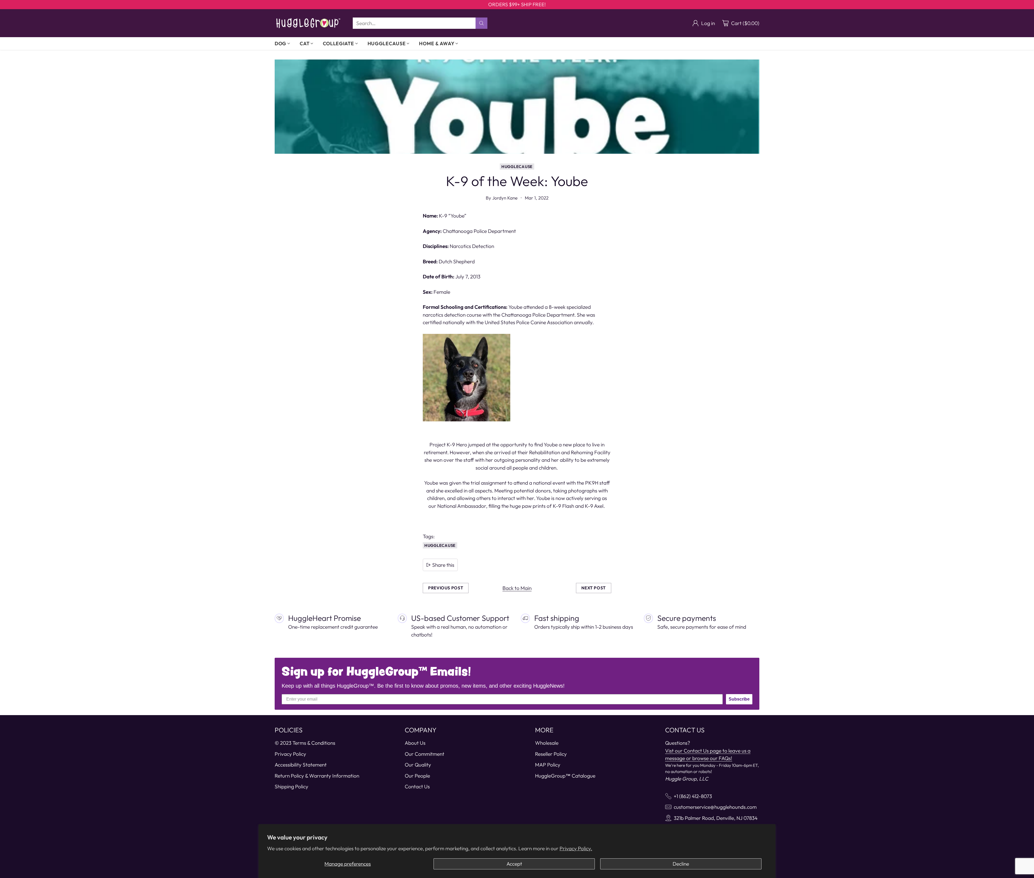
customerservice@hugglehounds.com (715, 807)
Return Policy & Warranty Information (317, 775)
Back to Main (517, 588)
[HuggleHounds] (308, 23)
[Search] (481, 23)
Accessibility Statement (301, 764)
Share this (443, 565)
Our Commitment (424, 754)
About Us (415, 743)
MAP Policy (547, 764)
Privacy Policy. (576, 848)
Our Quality (418, 764)
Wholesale (546, 743)
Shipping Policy (291, 786)
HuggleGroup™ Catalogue (565, 775)
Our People (417, 775)
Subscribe (739, 699)
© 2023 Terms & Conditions (305, 743)
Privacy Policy (290, 754)
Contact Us (417, 786)
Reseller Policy (551, 754)
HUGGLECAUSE (517, 166)
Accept (514, 863)
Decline (681, 863)
